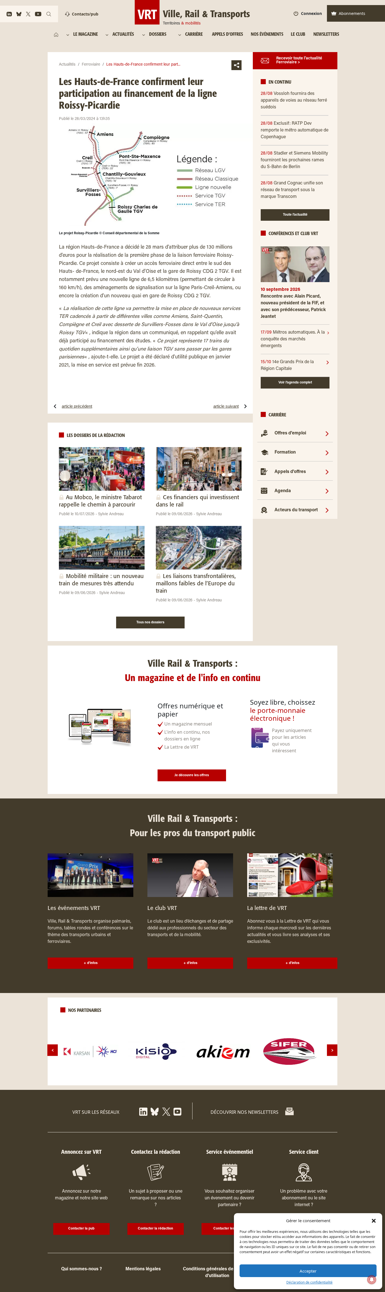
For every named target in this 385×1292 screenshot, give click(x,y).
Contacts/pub (85, 14)
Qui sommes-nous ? (81, 1269)
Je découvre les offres (191, 775)
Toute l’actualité (295, 215)
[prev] (52, 1050)
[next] (332, 1050)
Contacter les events (229, 1228)
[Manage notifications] (371, 1279)
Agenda (283, 491)
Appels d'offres (290, 472)
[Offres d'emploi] (327, 433)
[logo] (90, 1052)
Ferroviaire (91, 65)
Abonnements (352, 13)
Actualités (67, 65)
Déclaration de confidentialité (309, 1282)
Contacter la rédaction (155, 1228)
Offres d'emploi (290, 433)
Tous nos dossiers (150, 622)
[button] (374, 1220)
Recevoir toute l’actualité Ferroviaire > (299, 61)
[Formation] (327, 452)
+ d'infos (91, 963)
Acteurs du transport (296, 510)
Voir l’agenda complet (295, 382)
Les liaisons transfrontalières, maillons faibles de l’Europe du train (196, 584)
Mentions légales (143, 1269)
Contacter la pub (81, 1228)
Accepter (308, 1271)
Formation (285, 452)
